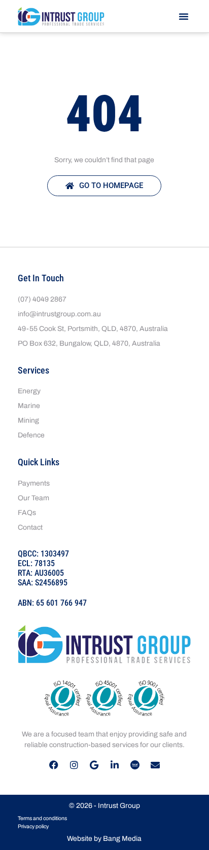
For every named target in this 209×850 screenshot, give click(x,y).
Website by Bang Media (104, 838)
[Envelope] (155, 764)
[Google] (94, 764)
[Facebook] (53, 764)
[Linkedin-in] (114, 764)
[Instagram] (74, 764)
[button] (183, 16)
